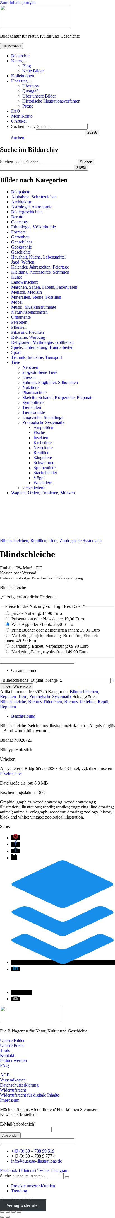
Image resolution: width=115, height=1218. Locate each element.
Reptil (103, 701)
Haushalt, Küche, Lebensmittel (38, 257)
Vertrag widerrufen (23, 1205)
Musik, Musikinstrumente (33, 307)
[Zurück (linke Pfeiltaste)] (2, 1217)
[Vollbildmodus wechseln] (8, 1212)
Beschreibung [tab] (23, 716)
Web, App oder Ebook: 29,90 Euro (42, 624)
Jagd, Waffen (22, 262)
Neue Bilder (33, 71)
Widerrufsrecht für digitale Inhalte (29, 1095)
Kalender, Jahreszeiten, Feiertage (40, 267)
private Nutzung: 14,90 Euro (36, 613)
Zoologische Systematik (43, 422)
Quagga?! (31, 91)
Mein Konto (22, 116)
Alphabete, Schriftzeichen (34, 196)
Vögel (38, 477)
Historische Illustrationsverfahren (51, 101)
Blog (26, 66)
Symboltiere (33, 402)
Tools (5, 1050)
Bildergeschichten (27, 212)
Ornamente (21, 317)
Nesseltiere (43, 447)
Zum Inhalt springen (18, 2)
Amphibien (43, 427)
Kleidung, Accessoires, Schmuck (40, 272)
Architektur (21, 201)
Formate (18, 232)
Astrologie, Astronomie (31, 206)
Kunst (16, 277)
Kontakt (7, 1055)
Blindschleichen (14, 540)
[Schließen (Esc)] (19, 1212)
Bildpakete (20, 191)
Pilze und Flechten (27, 332)
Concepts (19, 222)
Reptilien (41, 452)
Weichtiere (42, 482)
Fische (39, 432)
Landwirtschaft (24, 282)
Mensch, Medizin (26, 292)
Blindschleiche (13, 701)
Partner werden (13, 1060)
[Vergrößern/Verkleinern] (2, 1212)
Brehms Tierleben (79, 701)
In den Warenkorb (16, 686)
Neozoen (30, 367)
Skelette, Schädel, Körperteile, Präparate (57, 397)
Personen (19, 322)
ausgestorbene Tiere (39, 372)
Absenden (10, 1135)
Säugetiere (42, 457)
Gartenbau (20, 237)
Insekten (40, 437)
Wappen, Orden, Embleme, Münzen (43, 492)
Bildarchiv (20, 55)
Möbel (17, 302)
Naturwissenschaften (29, 312)
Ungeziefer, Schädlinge (42, 417)
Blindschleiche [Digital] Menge (30, 680)
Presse (27, 106)
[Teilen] (13, 1212)
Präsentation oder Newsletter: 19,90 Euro (47, 619)
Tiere (15, 362)
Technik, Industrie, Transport (36, 357)
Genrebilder (21, 242)
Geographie (21, 247)
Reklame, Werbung (28, 337)
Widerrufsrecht (13, 1090)
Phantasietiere (34, 392)
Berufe (17, 217)
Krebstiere (42, 442)
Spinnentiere (44, 467)
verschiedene (33, 487)
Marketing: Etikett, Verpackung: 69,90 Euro (50, 646)
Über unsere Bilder (39, 96)
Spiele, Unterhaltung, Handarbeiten (42, 347)
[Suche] (67, 1177)
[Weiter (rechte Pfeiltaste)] (8, 1217)
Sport (16, 352)
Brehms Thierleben (45, 701)
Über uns (19, 81)
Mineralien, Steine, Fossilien (36, 297)
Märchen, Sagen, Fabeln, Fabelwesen (44, 287)
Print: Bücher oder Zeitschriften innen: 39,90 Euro (55, 630)
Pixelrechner (11, 773)
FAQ (15, 111)
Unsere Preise (12, 1045)
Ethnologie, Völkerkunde (33, 227)
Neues (16, 61)
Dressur (29, 377)
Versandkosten (13, 1080)
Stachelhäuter (45, 472)
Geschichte (21, 252)
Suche (5, 1175)
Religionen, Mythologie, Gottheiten (42, 342)
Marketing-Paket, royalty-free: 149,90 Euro (49, 651)
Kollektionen (22, 76)
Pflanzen (19, 327)
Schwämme (43, 462)
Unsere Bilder (12, 1040)
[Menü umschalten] (24, 62)
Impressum (9, 1100)
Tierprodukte (33, 412)
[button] (17, 137)
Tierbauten (31, 407)
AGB (5, 1075)
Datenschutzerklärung (19, 1085)
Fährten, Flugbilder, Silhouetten (50, 382)
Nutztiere (30, 387)
